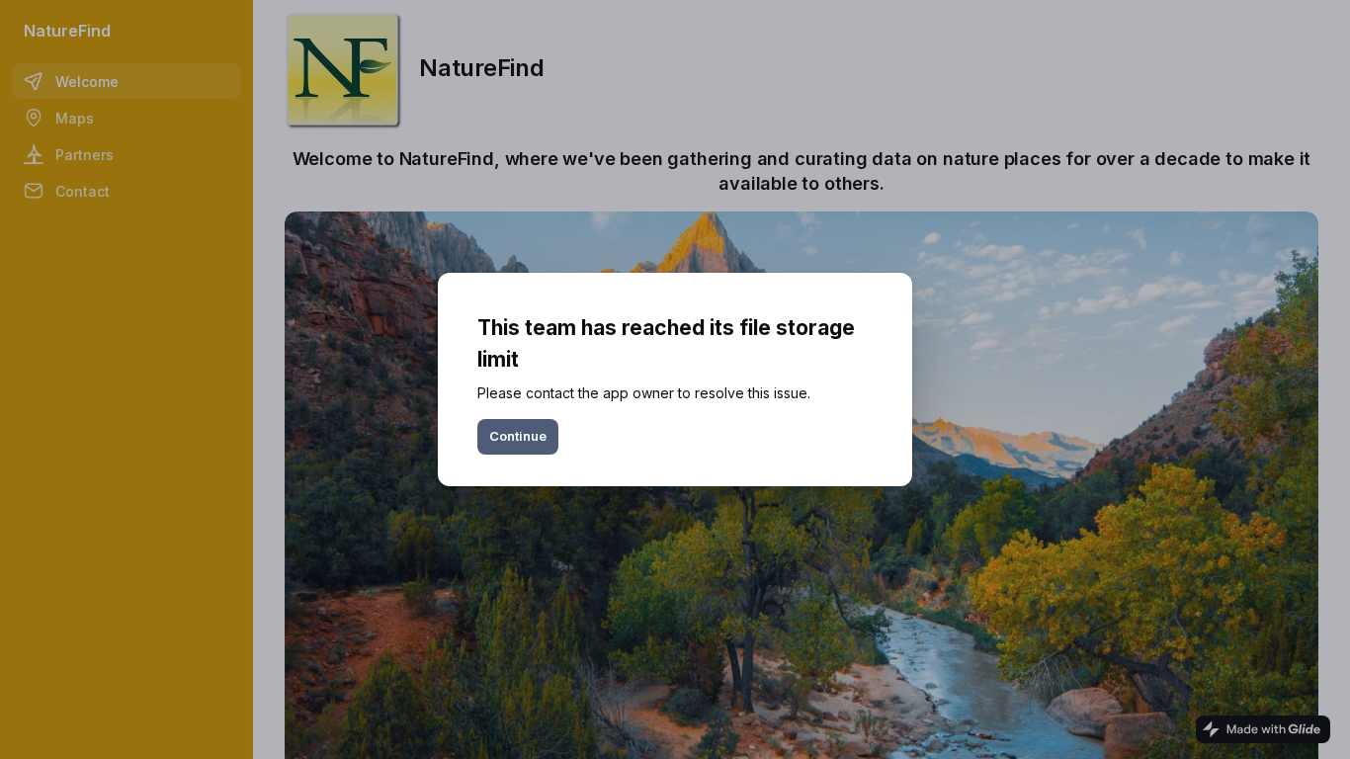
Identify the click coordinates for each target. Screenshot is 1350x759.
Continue (518, 436)
